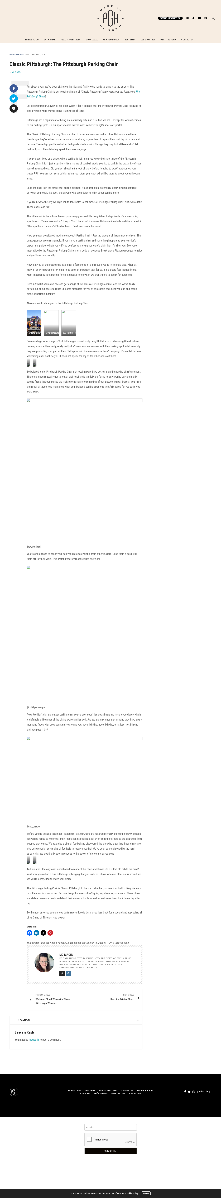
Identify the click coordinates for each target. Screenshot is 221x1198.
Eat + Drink (49, 39)
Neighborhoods (111, 39)
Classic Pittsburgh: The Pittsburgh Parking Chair (63, 64)
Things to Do (32, 39)
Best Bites (130, 39)
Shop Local (92, 39)
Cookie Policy (131, 1193)
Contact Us (187, 39)
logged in (34, 1039)
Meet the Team (168, 39)
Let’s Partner (148, 39)
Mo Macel (16, 72)
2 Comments (24, 1020)
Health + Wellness (70, 39)
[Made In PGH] (110, 18)
